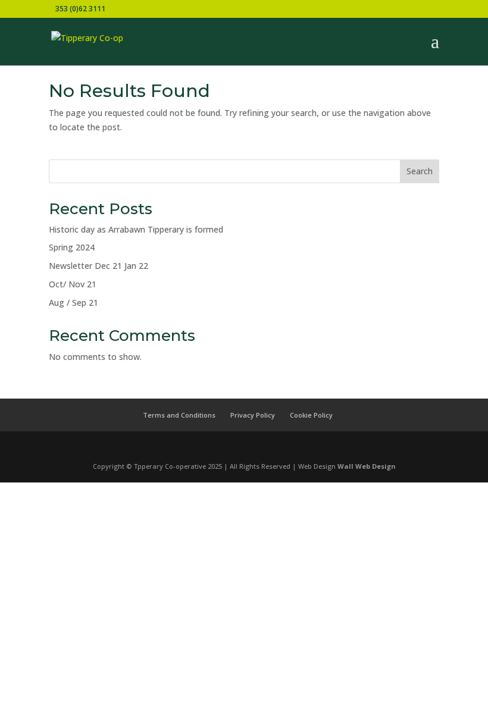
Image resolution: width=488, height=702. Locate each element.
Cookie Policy (311, 414)
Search (419, 171)
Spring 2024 (72, 247)
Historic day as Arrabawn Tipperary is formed (136, 229)
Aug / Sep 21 (73, 302)
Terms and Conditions (179, 414)
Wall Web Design (366, 466)
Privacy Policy (252, 414)
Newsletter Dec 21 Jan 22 (98, 265)
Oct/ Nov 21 (72, 284)
